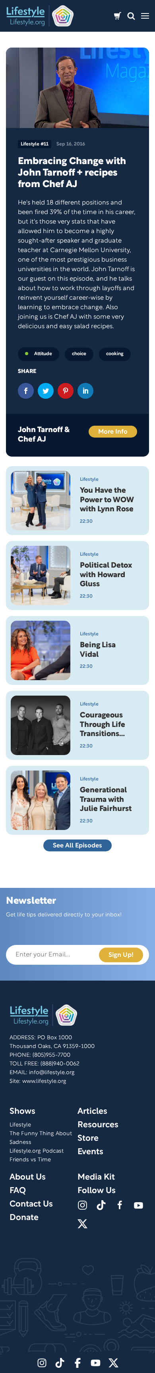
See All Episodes (77, 846)
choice (79, 354)
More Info (113, 432)
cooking (115, 354)
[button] (131, 16)
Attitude (43, 354)
